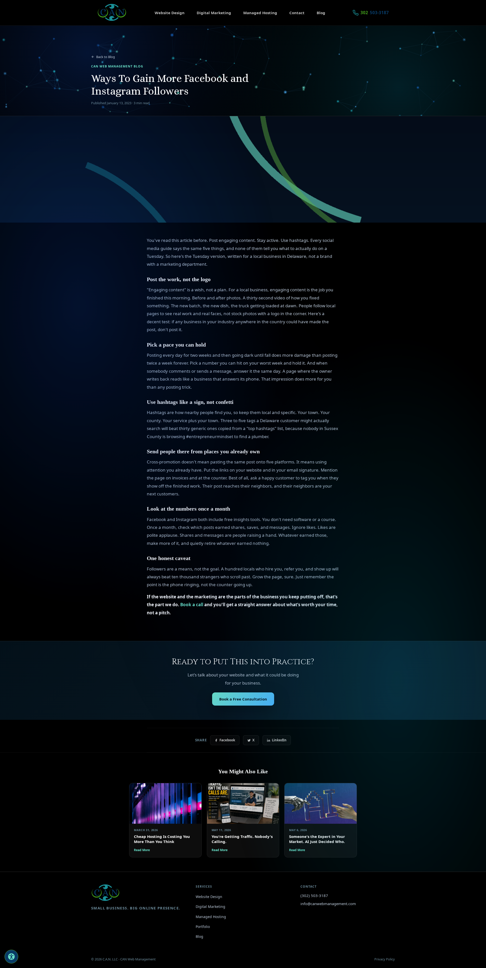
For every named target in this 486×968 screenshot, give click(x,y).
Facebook (227, 740)
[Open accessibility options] (11, 956)
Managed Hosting (260, 12)
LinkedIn (279, 740)
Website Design (170, 12)
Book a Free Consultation (243, 699)
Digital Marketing (214, 12)
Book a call (191, 604)
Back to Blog (105, 57)
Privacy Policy (384, 959)
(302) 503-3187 (314, 895)
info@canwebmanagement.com (328, 903)
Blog (321, 12)
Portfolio (203, 926)
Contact (297, 12)
